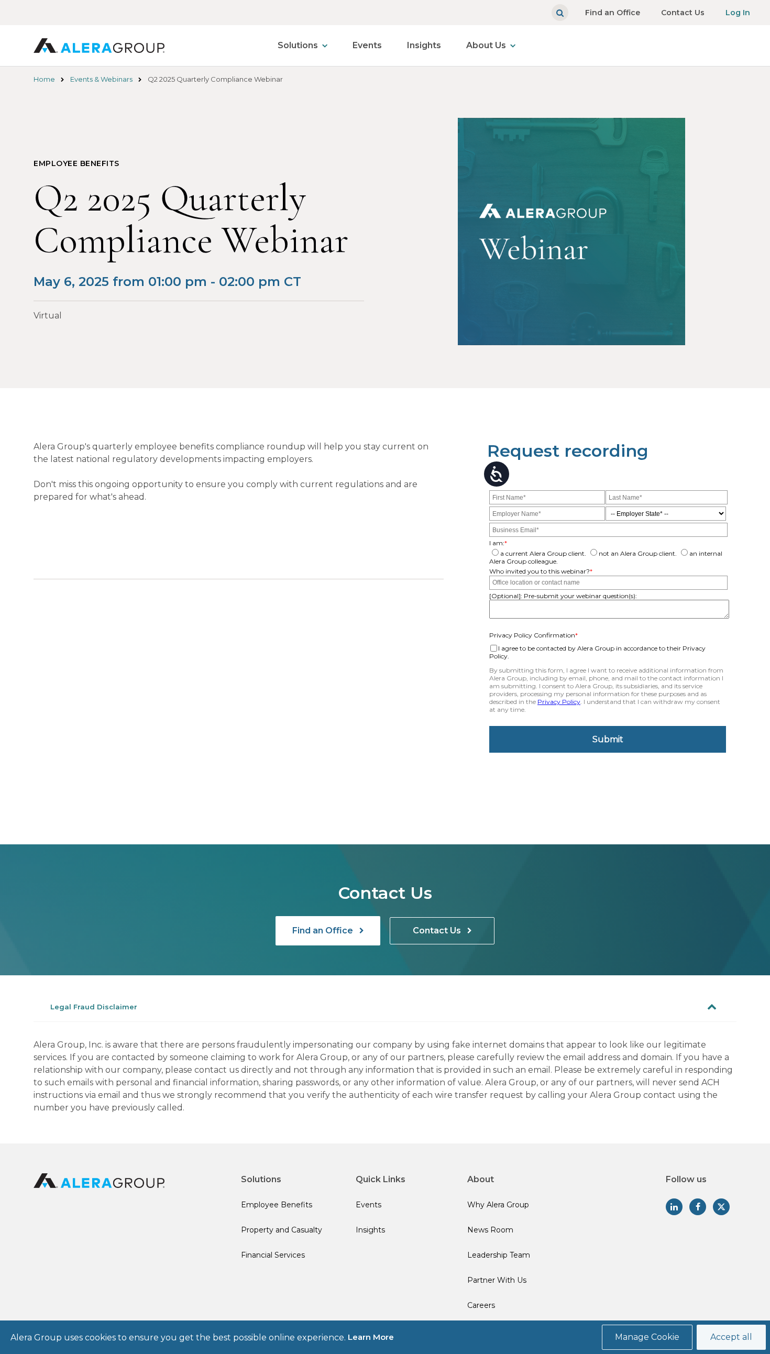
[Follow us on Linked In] (674, 1206)
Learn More (371, 1337)
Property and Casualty (281, 1230)
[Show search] (560, 12)
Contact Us (683, 12)
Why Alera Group (498, 1204)
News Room (490, 1230)
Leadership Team (498, 1255)
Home (44, 79)
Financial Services (273, 1255)
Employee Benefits (276, 1204)
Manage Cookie (647, 1337)
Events (367, 45)
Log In (737, 12)
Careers (481, 1305)
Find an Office (612, 12)
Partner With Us (496, 1280)
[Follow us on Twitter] (721, 1206)
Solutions (298, 45)
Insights (424, 45)
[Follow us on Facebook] (697, 1206)
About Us (486, 45)
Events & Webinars (101, 79)
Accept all (731, 1337)
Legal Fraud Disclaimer (93, 1007)
